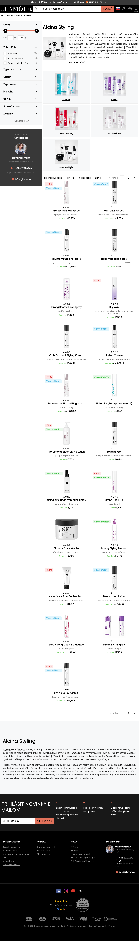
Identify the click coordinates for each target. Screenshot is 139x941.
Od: (5, 37)
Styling (27, 15)
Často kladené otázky (46, 847)
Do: (16, 37)
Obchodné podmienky (81, 854)
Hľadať (107, 9)
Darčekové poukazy (11, 864)
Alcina (18, 15)
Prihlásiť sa (44, 821)
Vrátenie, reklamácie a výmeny (16, 854)
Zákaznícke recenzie (61, 905)
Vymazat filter (21, 120)
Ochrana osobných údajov (83, 857)
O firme (74, 847)
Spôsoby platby (10, 850)
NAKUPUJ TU (95, 2)
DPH (4, 857)
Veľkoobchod (9, 861)
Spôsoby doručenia (11, 847)
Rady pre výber (43, 850)
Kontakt (74, 850)
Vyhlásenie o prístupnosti (82, 861)
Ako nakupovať (43, 854)
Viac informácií (77, 62)
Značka (9, 15)
